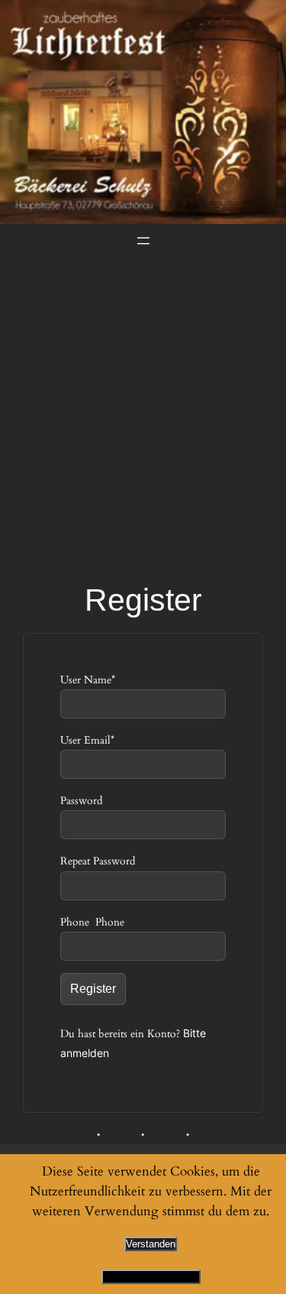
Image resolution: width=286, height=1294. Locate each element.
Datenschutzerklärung (151, 1277)
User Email (87, 740)
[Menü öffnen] (143, 241)
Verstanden (150, 1244)
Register (93, 988)
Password (81, 800)
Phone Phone (92, 922)
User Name (87, 680)
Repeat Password (97, 861)
